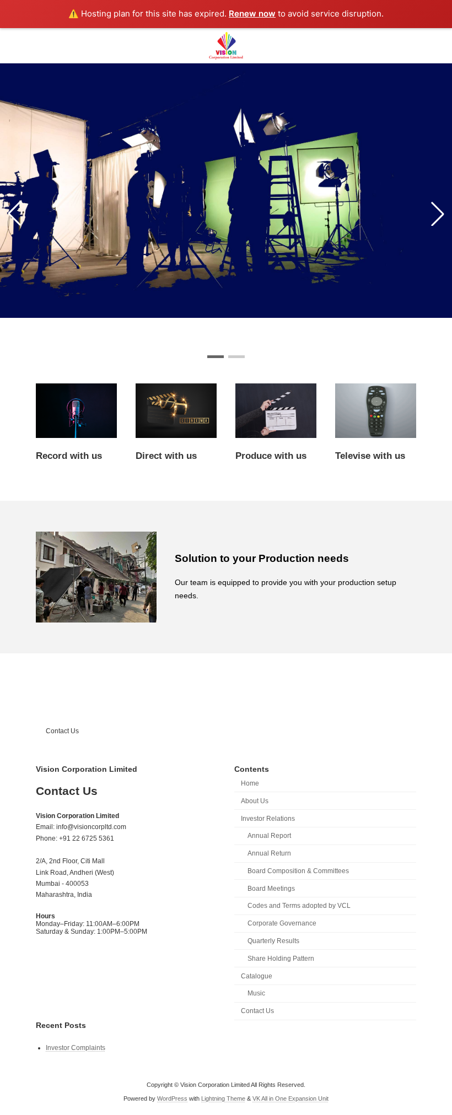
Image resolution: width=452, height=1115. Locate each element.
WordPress (172, 1098)
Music (256, 993)
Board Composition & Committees (298, 870)
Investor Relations (268, 818)
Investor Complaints (75, 1047)
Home (250, 783)
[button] (215, 356)
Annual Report (269, 836)
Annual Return (269, 853)
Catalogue (256, 975)
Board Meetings (271, 888)
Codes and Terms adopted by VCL (299, 906)
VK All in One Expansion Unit (290, 1098)
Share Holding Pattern (280, 958)
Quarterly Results (273, 941)
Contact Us (62, 731)
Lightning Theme (223, 1098)
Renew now (252, 13)
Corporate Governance (281, 923)
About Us (254, 800)
